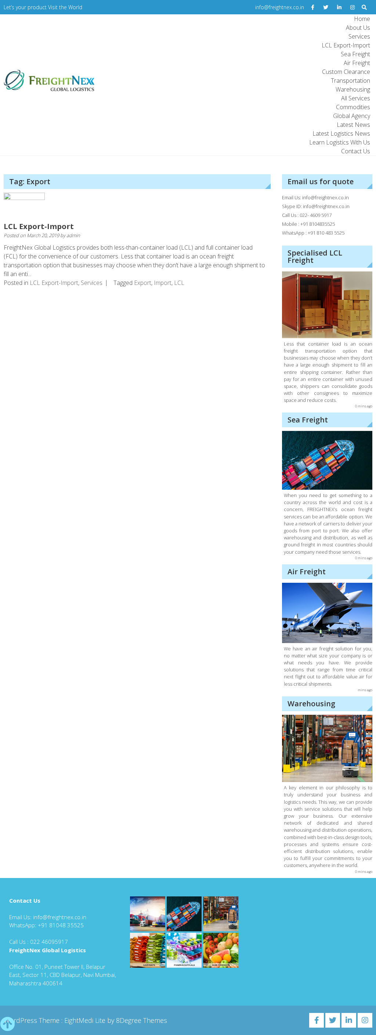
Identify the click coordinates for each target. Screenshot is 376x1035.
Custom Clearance (346, 72)
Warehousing (353, 89)
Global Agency (351, 116)
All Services (355, 98)
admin (73, 235)
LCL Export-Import (346, 45)
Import (162, 283)
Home (362, 19)
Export (142, 283)
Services (359, 36)
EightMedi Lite (85, 1020)
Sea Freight (355, 54)
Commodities (353, 107)
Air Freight (357, 63)
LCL (179, 283)
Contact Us (355, 151)
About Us (358, 28)
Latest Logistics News (341, 133)
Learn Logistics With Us (339, 142)
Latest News (353, 125)
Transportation (350, 80)
